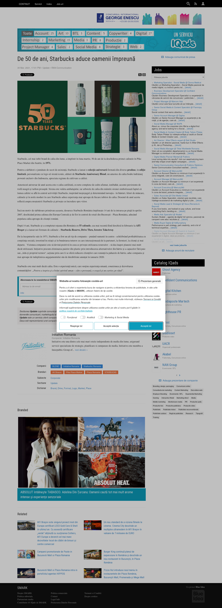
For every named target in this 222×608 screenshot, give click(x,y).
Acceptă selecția (111, 325)
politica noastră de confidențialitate (75, 310)
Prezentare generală (151, 281)
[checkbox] (68, 317)
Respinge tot (76, 325)
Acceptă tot (146, 325)
